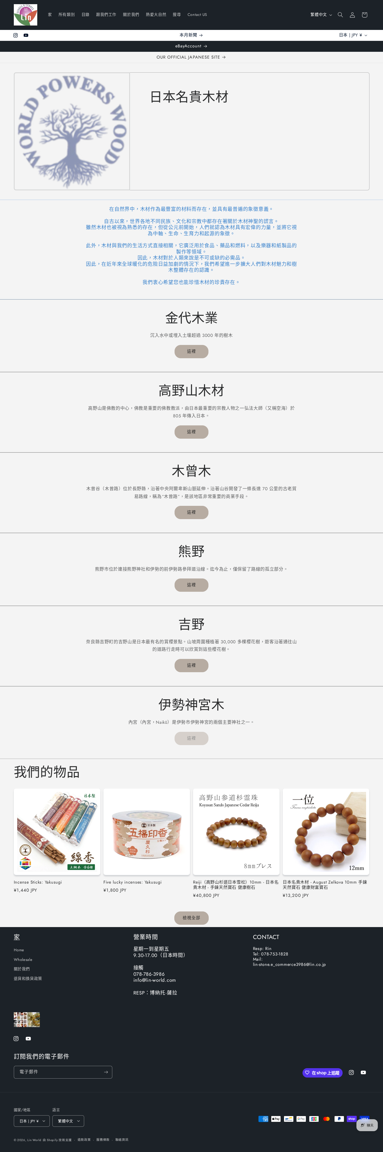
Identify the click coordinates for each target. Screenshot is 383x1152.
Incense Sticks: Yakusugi (38, 882)
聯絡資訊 (122, 1140)
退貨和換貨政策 (28, 978)
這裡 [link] (191, 738)
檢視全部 (191, 918)
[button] (340, 15)
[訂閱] (106, 1072)
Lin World (34, 1140)
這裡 (191, 351)
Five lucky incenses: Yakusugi (132, 882)
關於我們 (22, 969)
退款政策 (84, 1140)
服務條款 (103, 1140)
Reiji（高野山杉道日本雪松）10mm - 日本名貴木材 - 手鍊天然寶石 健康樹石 (236, 885)
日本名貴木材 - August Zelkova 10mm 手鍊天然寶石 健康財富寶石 (325, 885)
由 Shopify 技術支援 (57, 1140)
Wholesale (23, 959)
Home (19, 950)
